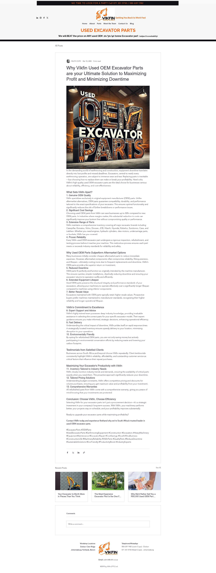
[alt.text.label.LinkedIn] (37, 18)
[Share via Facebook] (67, 452)
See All (158, 468)
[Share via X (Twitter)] (73, 452)
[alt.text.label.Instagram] (40, 18)
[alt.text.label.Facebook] (44, 18)
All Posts (59, 45)
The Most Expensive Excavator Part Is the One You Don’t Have (107, 495)
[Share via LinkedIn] (78, 452)
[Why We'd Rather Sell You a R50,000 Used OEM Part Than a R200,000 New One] (144, 481)
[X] (47, 18)
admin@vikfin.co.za (111, 560)
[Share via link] (84, 452)
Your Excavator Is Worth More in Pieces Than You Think (71, 495)
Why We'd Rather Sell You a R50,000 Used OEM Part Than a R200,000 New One (143, 495)
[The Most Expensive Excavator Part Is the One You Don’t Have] (108, 481)
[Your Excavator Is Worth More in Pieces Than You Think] (71, 481)
